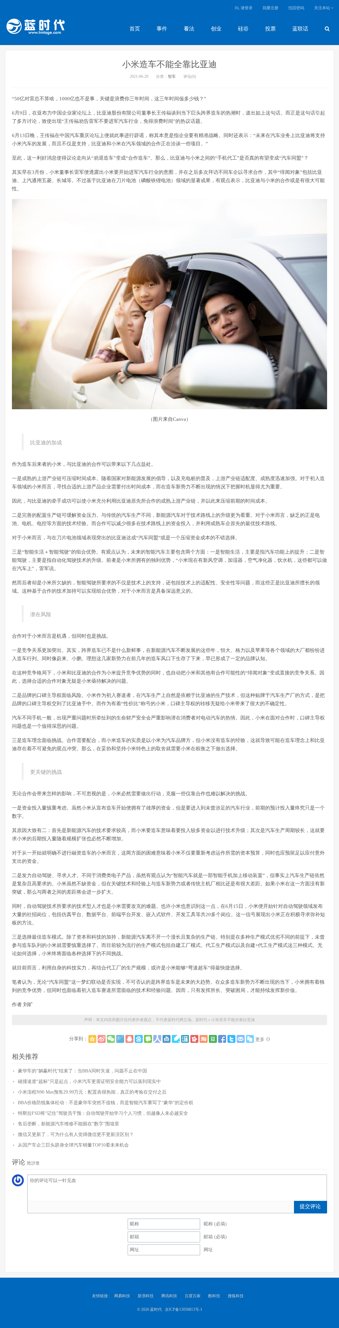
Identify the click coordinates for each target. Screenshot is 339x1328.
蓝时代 (35, 28)
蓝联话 (300, 28)
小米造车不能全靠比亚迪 (169, 64)
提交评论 (310, 1206)
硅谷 (243, 28)
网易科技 (122, 1296)
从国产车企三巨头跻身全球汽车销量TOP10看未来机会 (73, 1145)
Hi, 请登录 (244, 8)
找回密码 (296, 8)
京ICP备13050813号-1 (183, 1309)
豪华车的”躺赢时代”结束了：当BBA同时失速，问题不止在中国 (82, 1070)
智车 (172, 76)
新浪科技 (146, 1296)
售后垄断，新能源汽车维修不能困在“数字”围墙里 (68, 1123)
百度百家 (193, 1296)
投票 (270, 28)
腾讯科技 (169, 1296)
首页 (134, 28)
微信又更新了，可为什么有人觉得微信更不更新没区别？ (76, 1134)
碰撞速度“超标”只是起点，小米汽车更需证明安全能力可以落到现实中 (89, 1081)
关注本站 (322, 8)
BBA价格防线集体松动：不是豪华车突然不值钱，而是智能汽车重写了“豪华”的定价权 (105, 1102)
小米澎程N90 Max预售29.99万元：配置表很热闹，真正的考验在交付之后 (92, 1092)
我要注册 (270, 8)
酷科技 (214, 1296)
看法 (189, 28)
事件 (162, 28)
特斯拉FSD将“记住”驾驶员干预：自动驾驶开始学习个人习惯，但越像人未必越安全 (103, 1113)
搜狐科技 (236, 1296)
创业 (216, 28)
